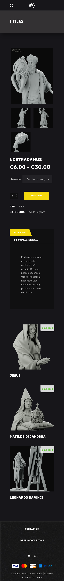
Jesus (15, 376)
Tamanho (16, 179)
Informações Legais (32, 540)
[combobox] (37, 179)
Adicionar (37, 196)
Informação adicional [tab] (26, 240)
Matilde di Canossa (28, 437)
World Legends (37, 211)
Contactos (32, 529)
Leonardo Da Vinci (26, 498)
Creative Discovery (32, 577)
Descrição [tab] (19, 233)
